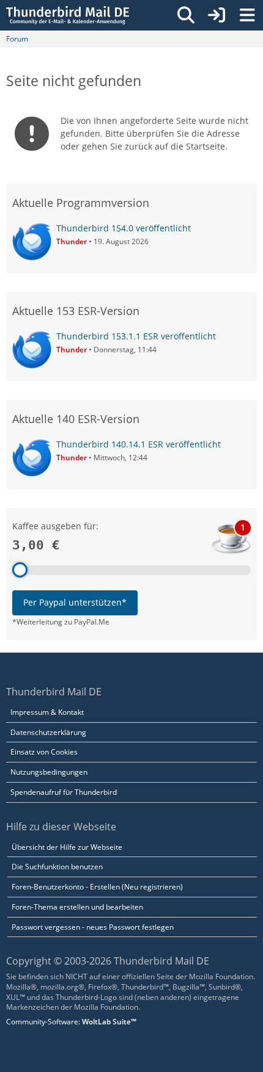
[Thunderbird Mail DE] (68, 15)
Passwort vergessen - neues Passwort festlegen (93, 927)
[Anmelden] (216, 15)
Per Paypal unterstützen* (75, 602)
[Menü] (247, 15)
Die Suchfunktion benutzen (57, 866)
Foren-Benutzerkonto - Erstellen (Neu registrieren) (97, 887)
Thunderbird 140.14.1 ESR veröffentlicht (138, 444)
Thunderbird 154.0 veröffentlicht (123, 228)
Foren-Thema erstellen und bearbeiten (77, 907)
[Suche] (186, 15)
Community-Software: (71, 1021)
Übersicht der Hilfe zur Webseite (67, 847)
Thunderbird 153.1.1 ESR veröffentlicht (136, 336)
